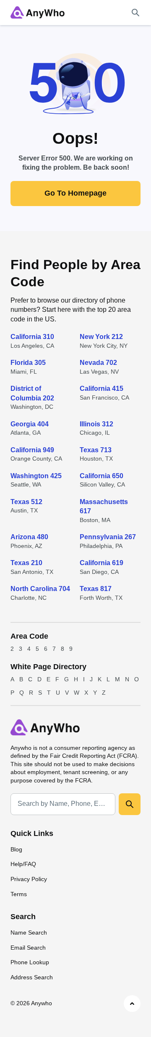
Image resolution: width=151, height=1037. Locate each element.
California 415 (101, 388)
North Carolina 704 (40, 588)
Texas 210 (26, 562)
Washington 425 (36, 475)
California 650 (101, 475)
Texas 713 (96, 450)
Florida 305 (28, 362)
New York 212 (101, 336)
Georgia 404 (29, 424)
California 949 (32, 450)
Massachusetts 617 (104, 506)
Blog (16, 849)
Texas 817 (96, 588)
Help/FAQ (23, 864)
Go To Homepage (75, 193)
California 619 (101, 562)
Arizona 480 (29, 536)
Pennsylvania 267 (108, 536)
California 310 (32, 336)
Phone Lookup (29, 962)
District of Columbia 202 (32, 393)
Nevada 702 (98, 362)
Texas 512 (26, 501)
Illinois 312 (96, 424)
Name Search (28, 932)
